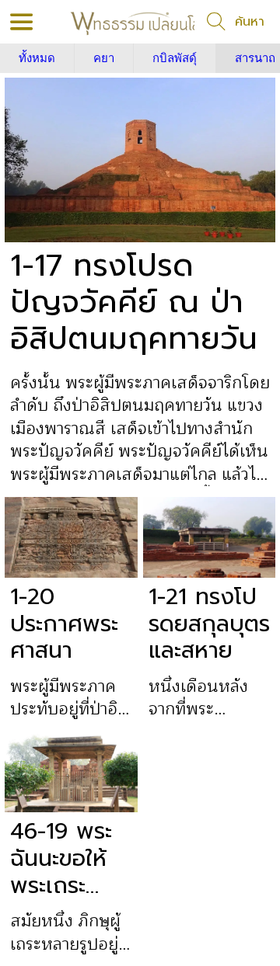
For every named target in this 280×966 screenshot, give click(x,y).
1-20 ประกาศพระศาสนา (64, 623)
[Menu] (21, 21)
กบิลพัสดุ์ (174, 58)
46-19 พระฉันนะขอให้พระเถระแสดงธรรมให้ (61, 858)
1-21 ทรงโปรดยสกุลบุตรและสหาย (209, 623)
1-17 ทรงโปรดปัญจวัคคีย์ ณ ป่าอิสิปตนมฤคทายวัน (133, 302)
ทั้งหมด (37, 58)
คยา (103, 58)
